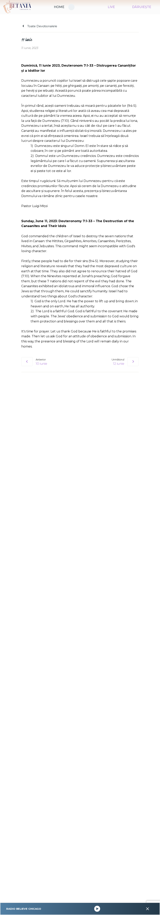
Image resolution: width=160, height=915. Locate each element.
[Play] (97, 909)
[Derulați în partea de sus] (153, 906)
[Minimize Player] (147, 908)
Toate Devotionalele (42, 26)
